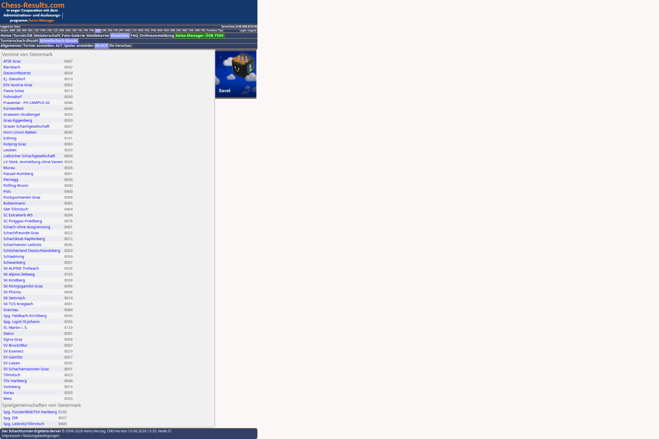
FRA (92, 30)
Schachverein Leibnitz (22, 244)
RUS (166, 30)
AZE (19, 30)
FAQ (134, 35)
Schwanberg (14, 262)
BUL (30, 30)
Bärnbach (11, 66)
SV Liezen (11, 362)
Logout (252, 30)
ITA (116, 30)
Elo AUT (101, 45)
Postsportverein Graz (21, 197)
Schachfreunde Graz (21, 232)
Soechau (10, 309)
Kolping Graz (14, 143)
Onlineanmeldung (157, 35)
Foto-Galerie (73, 35)
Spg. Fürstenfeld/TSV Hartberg (30, 411)
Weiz (7, 398)
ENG (68, 30)
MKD (128, 30)
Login (243, 30)
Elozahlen (120, 35)
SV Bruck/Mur (15, 345)
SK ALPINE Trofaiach (21, 268)
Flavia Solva (13, 90)
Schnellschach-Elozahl (58, 41)
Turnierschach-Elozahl (19, 41)
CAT (36, 30)
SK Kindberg (14, 280)
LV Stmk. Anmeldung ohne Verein (33, 161)
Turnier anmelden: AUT (43, 45)
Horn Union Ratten (20, 132)
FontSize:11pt (215, 30)
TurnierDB (22, 35)
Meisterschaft (47, 35)
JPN (121, 30)
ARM (12, 30)
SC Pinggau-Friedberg (22, 220)
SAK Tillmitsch (15, 209)
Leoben (9, 149)
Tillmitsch (11, 374)
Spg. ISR (10, 417)
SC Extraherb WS (18, 214)
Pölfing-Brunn (15, 185)
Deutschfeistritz (17, 72)
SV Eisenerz (13, 351)
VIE (203, 30)
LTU (134, 30)
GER (98, 30)
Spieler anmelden (79, 45)
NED (140, 30)
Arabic (4, 30)
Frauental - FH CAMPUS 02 (26, 102)
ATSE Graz (12, 61)
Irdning (9, 138)
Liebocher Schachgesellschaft (29, 155)
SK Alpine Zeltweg (19, 274)
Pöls (7, 191)
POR (153, 30)
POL (147, 30)
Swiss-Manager (190, 35)
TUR (191, 30)
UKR (197, 30)
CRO (49, 30)
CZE (56, 30)
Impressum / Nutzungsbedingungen (30, 435)
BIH (24, 30)
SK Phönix (12, 291)
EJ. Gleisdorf (14, 78)
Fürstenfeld (13, 108)
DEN (61, 30)
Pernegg (10, 179)
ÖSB (209, 35)
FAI (80, 30)
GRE (104, 30)
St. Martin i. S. (15, 327)
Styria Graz (12, 339)
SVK (178, 30)
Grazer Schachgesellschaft (26, 126)
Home (6, 35)
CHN (43, 30)
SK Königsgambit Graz (23, 285)
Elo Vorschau (120, 45)
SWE (184, 30)
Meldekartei (97, 35)
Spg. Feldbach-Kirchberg (25, 315)
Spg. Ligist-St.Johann (21, 321)
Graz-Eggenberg (17, 120)
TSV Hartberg (15, 380)
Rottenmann (14, 203)
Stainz (8, 333)
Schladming (13, 256)
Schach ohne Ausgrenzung (26, 226)
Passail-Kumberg (18, 173)
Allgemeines (11, 45)
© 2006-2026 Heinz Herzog (83, 431)
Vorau (8, 392)
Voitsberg (11, 386)
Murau (9, 167)
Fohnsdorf (12, 96)
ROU (160, 30)
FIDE (219, 35)
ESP (75, 30)
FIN (86, 30)
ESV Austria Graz (17, 84)
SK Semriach (14, 297)
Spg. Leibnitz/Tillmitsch (23, 423)
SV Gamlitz (12, 356)
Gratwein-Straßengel (21, 114)
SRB (172, 30)
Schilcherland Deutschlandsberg (31, 250)
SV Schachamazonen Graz (26, 368)
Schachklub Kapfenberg (24, 238)
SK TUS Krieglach (18, 303)
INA (110, 30)
